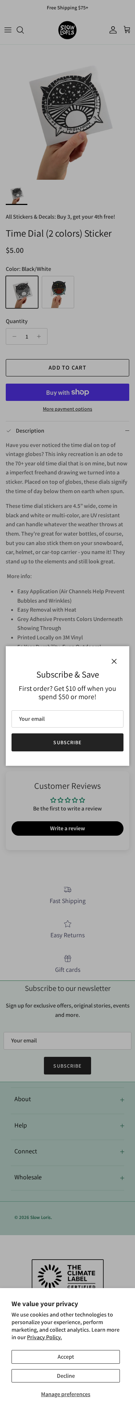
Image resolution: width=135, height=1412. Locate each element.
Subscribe (67, 742)
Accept (66, 1356)
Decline (66, 1376)
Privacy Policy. (44, 1337)
